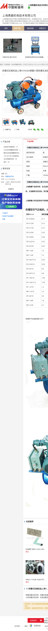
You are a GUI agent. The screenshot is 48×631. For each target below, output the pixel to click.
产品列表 (7, 65)
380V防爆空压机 (16, 65)
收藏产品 (8, 130)
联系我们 (27, 626)
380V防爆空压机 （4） (11, 159)
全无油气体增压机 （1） (11, 147)
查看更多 (11, 189)
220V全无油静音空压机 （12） (13, 150)
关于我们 (17, 626)
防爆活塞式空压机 (32, 595)
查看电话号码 (9, 176)
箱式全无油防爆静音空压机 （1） (14, 153)
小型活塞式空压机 (32, 597)
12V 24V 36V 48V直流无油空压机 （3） (16, 156)
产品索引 (5, 213)
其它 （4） (7, 162)
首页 (1, 65)
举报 (17, 130)
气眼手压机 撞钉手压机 (9, 57)
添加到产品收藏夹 (8, 216)
